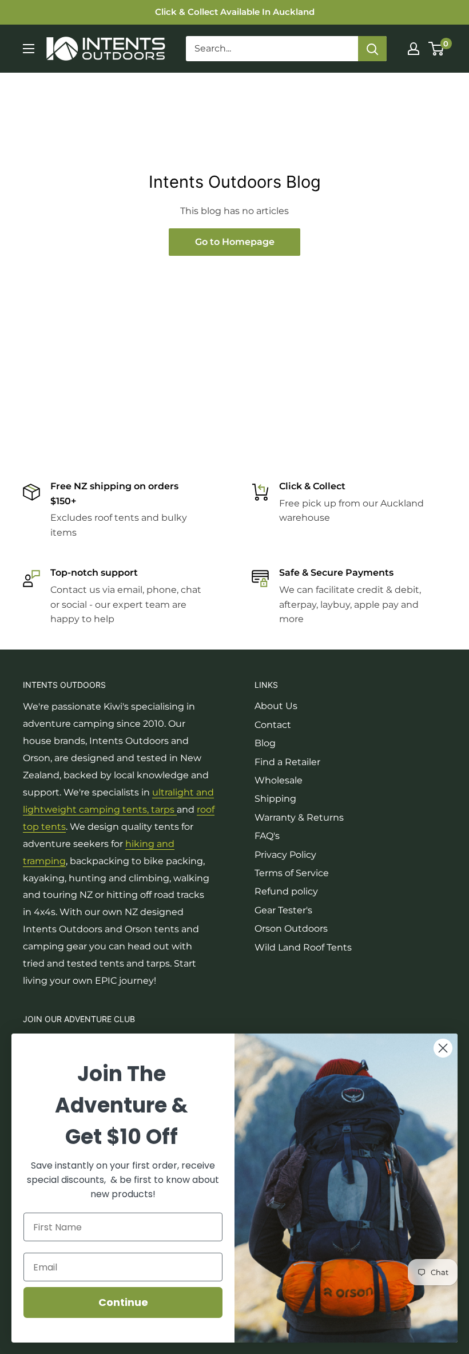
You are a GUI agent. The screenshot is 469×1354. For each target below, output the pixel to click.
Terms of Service (292, 873)
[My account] (413, 48)
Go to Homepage (235, 241)
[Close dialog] (443, 1048)
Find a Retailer (287, 762)
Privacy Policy (285, 854)
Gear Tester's (283, 910)
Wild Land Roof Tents (303, 947)
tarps (164, 809)
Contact (273, 724)
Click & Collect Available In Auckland (235, 11)
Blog (265, 743)
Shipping (275, 798)
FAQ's (267, 835)
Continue (123, 1302)
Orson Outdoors (291, 928)
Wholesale (279, 780)
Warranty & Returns (299, 817)
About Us (276, 705)
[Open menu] (28, 48)
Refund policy (286, 891)
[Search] (372, 48)
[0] (437, 49)
